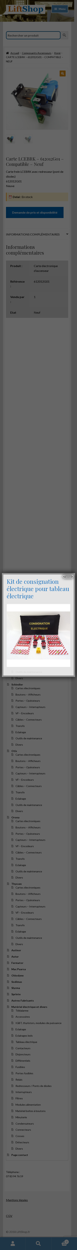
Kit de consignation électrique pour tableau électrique (38, 588)
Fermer (68, 576)
